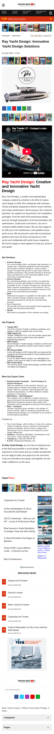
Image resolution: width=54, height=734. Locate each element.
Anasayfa (6, 36)
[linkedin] (14, 108)
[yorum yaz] (29, 108)
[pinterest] (19, 108)
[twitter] (9, 108)
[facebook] (4, 108)
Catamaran (16, 36)
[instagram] (27, 697)
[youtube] (32, 697)
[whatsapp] (38, 697)
